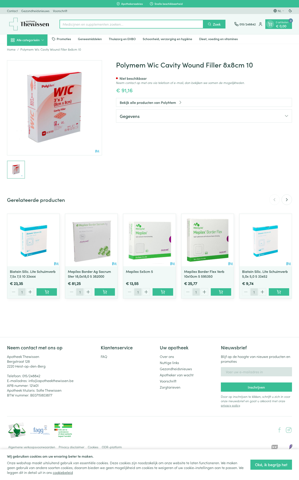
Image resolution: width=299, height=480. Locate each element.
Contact (12, 11)
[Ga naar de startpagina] (29, 24)
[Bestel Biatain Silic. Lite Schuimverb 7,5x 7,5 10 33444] (47, 292)
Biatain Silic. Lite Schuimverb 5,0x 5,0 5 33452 (265, 274)
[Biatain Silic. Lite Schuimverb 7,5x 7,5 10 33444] (33, 240)
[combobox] (131, 24)
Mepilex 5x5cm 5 (139, 271)
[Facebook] (279, 430)
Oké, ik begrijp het (271, 464)
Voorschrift (60, 11)
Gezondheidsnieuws (35, 11)
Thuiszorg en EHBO (122, 39)
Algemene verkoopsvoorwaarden (31, 447)
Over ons (167, 356)
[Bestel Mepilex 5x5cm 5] (163, 292)
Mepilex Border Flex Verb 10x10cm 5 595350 (204, 274)
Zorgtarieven (170, 387)
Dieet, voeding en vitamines (218, 39)
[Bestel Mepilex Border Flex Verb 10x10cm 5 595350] (221, 292)
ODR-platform (112, 447)
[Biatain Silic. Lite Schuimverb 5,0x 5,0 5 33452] (265, 240)
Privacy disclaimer (71, 447)
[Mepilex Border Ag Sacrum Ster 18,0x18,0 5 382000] (91, 240)
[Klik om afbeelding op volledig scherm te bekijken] (54, 107)
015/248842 (31, 375)
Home (11, 49)
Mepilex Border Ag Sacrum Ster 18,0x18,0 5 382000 (89, 274)
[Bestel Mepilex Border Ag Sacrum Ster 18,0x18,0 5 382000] (105, 292)
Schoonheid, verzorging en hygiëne (167, 39)
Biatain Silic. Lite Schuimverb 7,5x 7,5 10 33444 (33, 274)
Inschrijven (256, 387)
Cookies (93, 447)
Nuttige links (169, 362)
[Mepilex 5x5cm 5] (149, 240)
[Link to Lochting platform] (290, 447)
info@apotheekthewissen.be (51, 380)
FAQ (104, 356)
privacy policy (230, 405)
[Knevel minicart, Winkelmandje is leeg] (270, 24)
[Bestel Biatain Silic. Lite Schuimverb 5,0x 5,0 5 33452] (279, 292)
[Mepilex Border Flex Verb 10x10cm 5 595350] (207, 240)
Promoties (64, 39)
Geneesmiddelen (90, 39)
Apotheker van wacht (176, 374)
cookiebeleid (63, 472)
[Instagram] (288, 430)
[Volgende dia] (286, 199)
